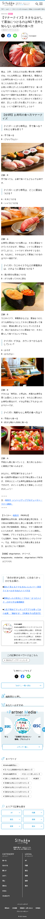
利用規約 (38, 908)
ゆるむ (4, 891)
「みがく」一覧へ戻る (22, 685)
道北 (11, 819)
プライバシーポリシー (22, 911)
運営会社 (7, 908)
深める (4, 886)
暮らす (4, 870)
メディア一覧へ (22, 747)
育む (3, 881)
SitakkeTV (6, 896)
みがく (8, 9)
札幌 (33, 812)
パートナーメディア (22, 904)
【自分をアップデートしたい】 (10, 30)
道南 (33, 819)
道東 (11, 826)
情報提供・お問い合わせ (26, 908)
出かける (5, 865)
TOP (2, 9)
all (11, 812)
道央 (33, 826)
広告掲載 (14, 908)
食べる (4, 860)
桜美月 (16, 515)
